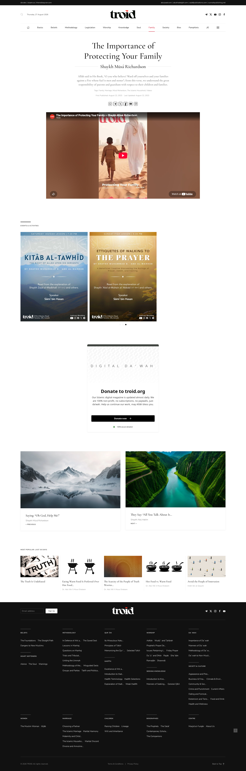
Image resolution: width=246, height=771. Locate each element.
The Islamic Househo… (73, 741)
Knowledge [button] (124, 27)
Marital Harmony (90, 731)
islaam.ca (31, 2)
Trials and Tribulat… (71, 655)
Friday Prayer (172, 650)
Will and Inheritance (114, 731)
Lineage (125, 726)
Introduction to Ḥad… (114, 674)
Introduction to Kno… (156, 679)
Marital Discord (92, 741)
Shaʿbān (174, 655)
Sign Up (51, 611)
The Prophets (153, 726)
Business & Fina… (197, 679)
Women (23, 718)
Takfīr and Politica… (90, 670)
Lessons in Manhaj (71, 645)
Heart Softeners (28, 656)
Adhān (150, 640)
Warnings (43, 664)
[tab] (120, 324)
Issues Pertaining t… (156, 650)
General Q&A (174, 684)
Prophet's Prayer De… (156, 645)
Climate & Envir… (214, 679)
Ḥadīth (108, 661)
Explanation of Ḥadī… (114, 684)
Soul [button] (139, 27)
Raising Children (112, 726)
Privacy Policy (132, 764)
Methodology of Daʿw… (199, 650)
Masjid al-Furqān (196, 726)
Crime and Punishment (199, 689)
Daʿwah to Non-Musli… (199, 655)
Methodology (69, 633)
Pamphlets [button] (194, 27)
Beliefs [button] (54, 27)
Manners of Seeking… (156, 684)
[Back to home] (123, 14)
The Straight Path (45, 640)
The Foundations (28, 640)
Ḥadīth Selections (132, 679)
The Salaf (165, 726)
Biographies (152, 718)
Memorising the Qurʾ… (115, 650)
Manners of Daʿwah (198, 645)
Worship (151, 633)
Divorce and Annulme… (73, 746)
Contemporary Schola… (157, 731)
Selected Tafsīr (133, 650)
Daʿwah (192, 633)
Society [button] (165, 27)
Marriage (108, 90)
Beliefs (23, 633)
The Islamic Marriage (72, 731)
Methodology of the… (72, 665)
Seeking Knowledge (156, 671)
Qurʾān (108, 633)
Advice (23, 664)
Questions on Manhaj (72, 650)
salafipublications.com (198, 2)
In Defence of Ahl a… (72, 640)
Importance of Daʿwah (199, 640)
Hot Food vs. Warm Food (158, 581)
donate (23, 2)
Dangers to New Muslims (32, 645)
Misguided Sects (91, 665)
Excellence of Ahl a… (114, 669)
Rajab (166, 655)
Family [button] (152, 27)
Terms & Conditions (115, 764)
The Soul (33, 664)
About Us (210, 726)
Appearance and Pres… (199, 674)
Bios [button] (179, 27)
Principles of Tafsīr (113, 645)
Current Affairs (217, 689)
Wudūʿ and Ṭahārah (164, 640)
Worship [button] (107, 27)
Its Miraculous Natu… (114, 640)
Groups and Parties (71, 670)
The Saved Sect (90, 640)
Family (101, 90)
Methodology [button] (71, 27)
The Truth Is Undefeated (32, 581)
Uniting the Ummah (71, 660)
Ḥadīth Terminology (113, 679)
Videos (149, 90)
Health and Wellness (198, 704)
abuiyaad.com (166, 2)
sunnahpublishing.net (216, 2)
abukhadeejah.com (180, 2)
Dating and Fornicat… (198, 694)
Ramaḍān (151, 660)
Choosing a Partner (71, 726)
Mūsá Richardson (119, 90)
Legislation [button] (90, 27)
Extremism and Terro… (199, 699)
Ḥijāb (43, 726)
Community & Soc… (197, 684)
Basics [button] (40, 27)
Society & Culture (197, 666)
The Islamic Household (136, 90)
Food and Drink (217, 699)
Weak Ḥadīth (131, 684)
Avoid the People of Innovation (203, 581)
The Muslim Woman (29, 726)
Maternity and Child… (72, 736)
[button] (21, 14)
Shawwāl (161, 660)
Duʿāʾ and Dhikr (154, 655)
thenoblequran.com (44, 2)
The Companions (154, 736)
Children (109, 718)
